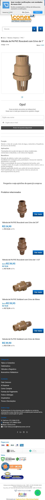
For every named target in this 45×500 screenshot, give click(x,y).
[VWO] (10, 12)
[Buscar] (34, 29)
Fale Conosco (6, 382)
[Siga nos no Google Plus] (20, 432)
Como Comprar (6, 389)
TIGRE (42, 45)
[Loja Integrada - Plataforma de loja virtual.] (23, 491)
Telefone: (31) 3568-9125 (10, 420)
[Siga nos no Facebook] (17, 432)
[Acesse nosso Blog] (27, 432)
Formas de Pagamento (9, 392)
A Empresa (5, 385)
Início (4, 38)
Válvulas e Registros (13, 38)
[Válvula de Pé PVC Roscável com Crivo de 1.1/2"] (22, 253)
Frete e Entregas (7, 395)
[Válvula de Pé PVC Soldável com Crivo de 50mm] (22, 292)
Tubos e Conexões (8, 363)
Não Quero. (26, 12)
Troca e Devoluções (8, 401)
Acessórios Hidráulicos (9, 372)
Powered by (5, 12)
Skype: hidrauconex (8, 424)
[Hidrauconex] (22, 16)
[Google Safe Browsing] (21, 459)
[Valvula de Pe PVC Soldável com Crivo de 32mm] (22, 331)
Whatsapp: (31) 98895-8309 (11, 422)
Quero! (37, 12)
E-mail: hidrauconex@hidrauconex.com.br (16, 427)
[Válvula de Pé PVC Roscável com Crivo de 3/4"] (22, 214)
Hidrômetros (5, 366)
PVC (22, 38)
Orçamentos (5, 398)
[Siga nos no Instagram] (24, 432)
